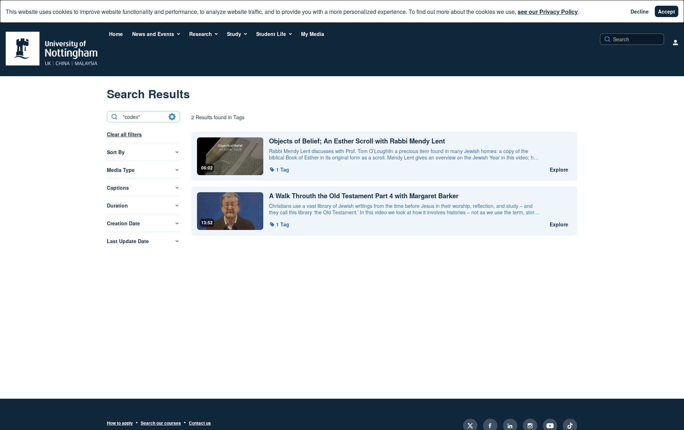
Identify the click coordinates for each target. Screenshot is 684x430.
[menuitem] (116, 34)
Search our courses (161, 423)
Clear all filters (124, 134)
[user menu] (675, 42)
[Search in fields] (172, 116)
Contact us (200, 423)
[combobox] (143, 116)
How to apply (120, 423)
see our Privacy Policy (548, 11)
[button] (279, 169)
